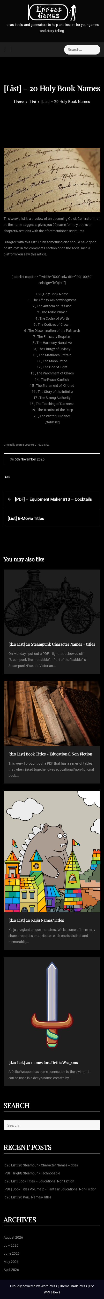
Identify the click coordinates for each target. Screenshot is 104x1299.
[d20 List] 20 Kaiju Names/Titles (27, 1197)
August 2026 (13, 1237)
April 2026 (11, 1270)
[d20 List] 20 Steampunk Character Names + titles (41, 1165)
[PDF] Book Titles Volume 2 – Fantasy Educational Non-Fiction (50, 1189)
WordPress (49, 1286)
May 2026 (11, 1262)
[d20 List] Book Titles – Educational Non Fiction (39, 1181)
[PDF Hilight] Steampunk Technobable (32, 1173)
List (7, 476)
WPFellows (52, 1292)
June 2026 (12, 1253)
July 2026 (11, 1245)
